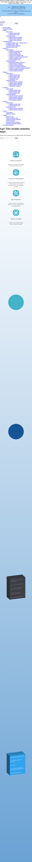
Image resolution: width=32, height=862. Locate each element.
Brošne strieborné (10, 120)
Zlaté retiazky (9, 73)
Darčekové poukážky (8, 125)
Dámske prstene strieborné (15, 37)
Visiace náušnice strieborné (16, 70)
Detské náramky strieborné (15, 98)
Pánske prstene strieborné (15, 38)
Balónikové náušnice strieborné (17, 62)
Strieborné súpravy (10, 113)
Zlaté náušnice (9, 49)
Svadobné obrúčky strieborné (13, 45)
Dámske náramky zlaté (15, 90)
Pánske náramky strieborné (16, 97)
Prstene (5, 30)
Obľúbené (2, 22)
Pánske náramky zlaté (14, 91)
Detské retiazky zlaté (14, 77)
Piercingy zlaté (9, 116)
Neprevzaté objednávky (17, 756)
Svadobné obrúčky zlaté (12, 44)
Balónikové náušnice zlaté (15, 51)
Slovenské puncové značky (16, 761)
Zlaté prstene (9, 31)
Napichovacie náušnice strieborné (17, 66)
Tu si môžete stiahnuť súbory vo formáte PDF (17, 769)
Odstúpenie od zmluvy (17, 597)
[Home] (8, 7)
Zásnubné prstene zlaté (11, 47)
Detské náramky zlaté (14, 93)
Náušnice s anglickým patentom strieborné (19, 68)
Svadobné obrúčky (7, 41)
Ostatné (5, 115)
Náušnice (5, 48)
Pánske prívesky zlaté (14, 105)
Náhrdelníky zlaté (13, 79)
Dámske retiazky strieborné (16, 81)
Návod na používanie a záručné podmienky (17, 588)
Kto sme (13, 765)
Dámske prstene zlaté (14, 33)
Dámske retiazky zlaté (14, 74)
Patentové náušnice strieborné (16, 69)
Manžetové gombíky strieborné (13, 123)
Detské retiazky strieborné (15, 84)
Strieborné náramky (11, 94)
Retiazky (5, 72)
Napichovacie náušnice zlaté (16, 55)
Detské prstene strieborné (15, 40)
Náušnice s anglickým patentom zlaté (18, 56)
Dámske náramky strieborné (16, 95)
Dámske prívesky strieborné (16, 108)
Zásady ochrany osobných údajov (16, 593)
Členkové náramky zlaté (12, 118)
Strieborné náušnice (11, 61)
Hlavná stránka (6, 27)
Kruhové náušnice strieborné (16, 65)
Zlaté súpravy (9, 112)
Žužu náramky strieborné (15, 100)
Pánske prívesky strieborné (15, 109)
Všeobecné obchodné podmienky (16, 580)
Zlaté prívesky (9, 102)
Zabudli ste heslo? (16, 773)
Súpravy (5, 111)
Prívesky (5, 101)
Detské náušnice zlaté (14, 52)
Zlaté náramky (9, 88)
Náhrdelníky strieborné (15, 86)
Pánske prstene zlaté (14, 34)
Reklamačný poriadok (17, 584)
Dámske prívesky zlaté (14, 104)
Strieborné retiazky (10, 80)
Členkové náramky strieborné (13, 119)
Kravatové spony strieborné (13, 122)
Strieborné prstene (10, 36)
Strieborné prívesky (11, 106)
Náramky (5, 87)
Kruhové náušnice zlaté (15, 54)
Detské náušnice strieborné (15, 63)
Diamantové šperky (8, 29)
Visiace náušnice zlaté (14, 59)
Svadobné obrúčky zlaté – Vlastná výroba (16, 42)
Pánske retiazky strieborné (15, 83)
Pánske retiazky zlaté (14, 76)
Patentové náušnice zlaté (15, 58)
